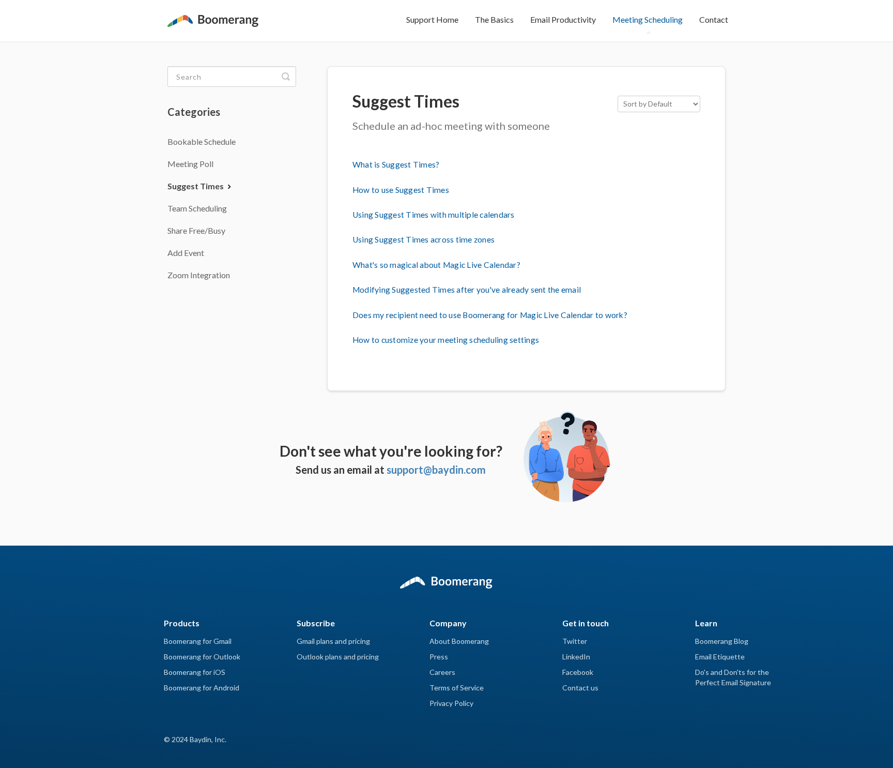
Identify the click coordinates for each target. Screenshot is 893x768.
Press (438, 656)
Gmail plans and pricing (333, 641)
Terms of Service (456, 687)
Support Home (432, 19)
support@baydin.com (436, 469)
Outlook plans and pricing (338, 656)
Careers (442, 672)
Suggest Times (196, 186)
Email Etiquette (720, 656)
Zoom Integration (198, 275)
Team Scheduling (197, 208)
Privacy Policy (451, 703)
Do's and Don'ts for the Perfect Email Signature (733, 677)
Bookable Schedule (201, 141)
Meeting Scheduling (647, 19)
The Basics (494, 19)
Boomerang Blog (721, 641)
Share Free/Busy (196, 230)
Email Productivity (563, 19)
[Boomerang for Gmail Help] (212, 14)
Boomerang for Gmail (198, 641)
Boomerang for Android (201, 687)
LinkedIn (576, 656)
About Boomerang (459, 641)
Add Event (185, 253)
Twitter (574, 641)
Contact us (580, 687)
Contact (713, 19)
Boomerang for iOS (194, 672)
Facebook (577, 672)
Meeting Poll (190, 164)
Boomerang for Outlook (202, 656)
